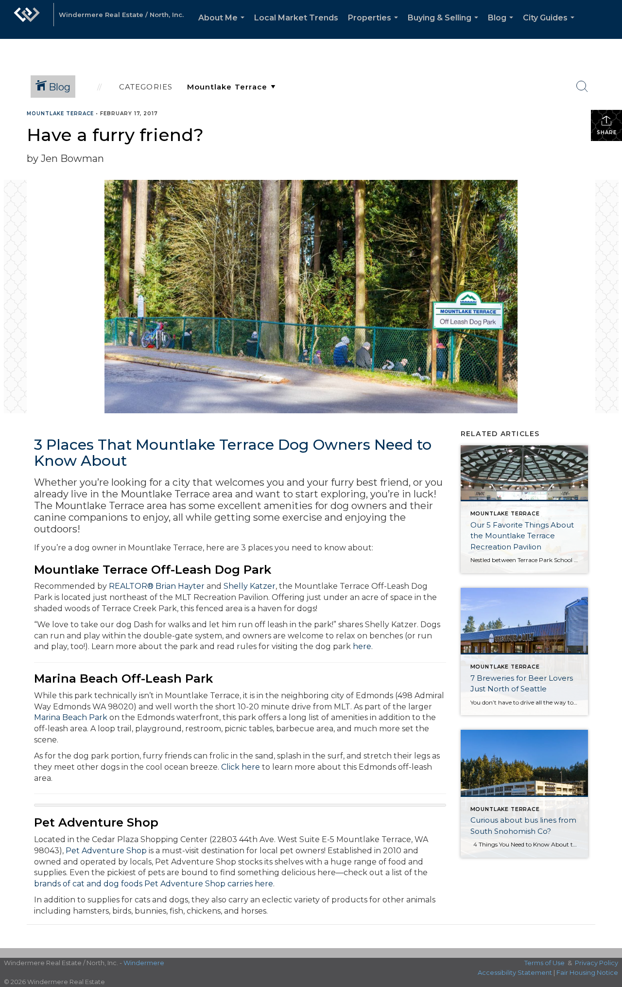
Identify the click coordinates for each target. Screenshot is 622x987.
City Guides (550, 26)
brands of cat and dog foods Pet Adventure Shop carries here (153, 883)
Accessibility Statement (515, 972)
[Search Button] (582, 86)
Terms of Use (544, 963)
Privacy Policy (596, 963)
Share (607, 132)
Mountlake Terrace (60, 113)
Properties (375, 26)
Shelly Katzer (250, 586)
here (362, 646)
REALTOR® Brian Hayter (157, 586)
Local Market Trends (296, 17)
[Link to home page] (26, 19)
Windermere (143, 963)
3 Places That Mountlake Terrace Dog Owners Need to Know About (233, 453)
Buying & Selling (445, 26)
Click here (240, 767)
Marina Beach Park (70, 717)
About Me (223, 26)
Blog (502, 26)
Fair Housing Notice (587, 972)
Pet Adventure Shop (106, 850)
